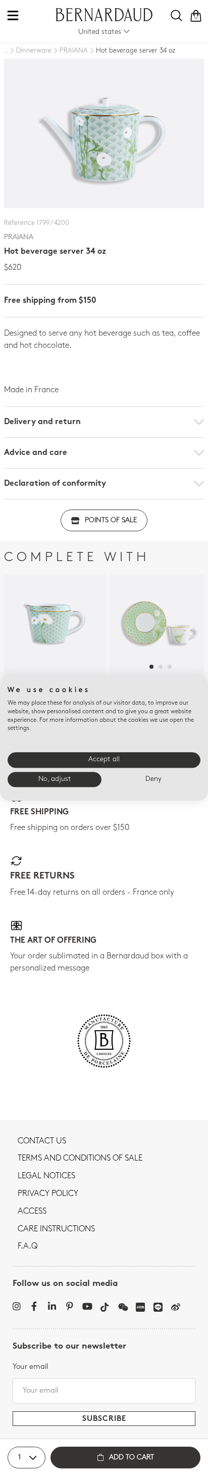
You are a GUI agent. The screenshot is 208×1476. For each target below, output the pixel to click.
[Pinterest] (69, 1306)
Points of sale (111, 520)
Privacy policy (48, 1194)
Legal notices (46, 1176)
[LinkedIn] (52, 1306)
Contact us (42, 1141)
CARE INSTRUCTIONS (56, 1229)
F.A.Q (27, 1246)
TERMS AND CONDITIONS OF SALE (80, 1159)
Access (32, 1212)
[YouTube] (87, 1306)
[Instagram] (16, 1306)
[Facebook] (34, 1306)
